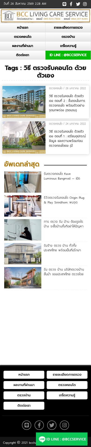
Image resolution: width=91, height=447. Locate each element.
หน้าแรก (22, 27)
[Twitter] (78, 3)
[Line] (64, 3)
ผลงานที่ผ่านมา (22, 45)
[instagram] (85, 3)
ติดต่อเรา (22, 55)
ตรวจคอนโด (23, 36)
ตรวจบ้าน (68, 36)
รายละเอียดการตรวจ (68, 27)
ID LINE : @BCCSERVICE (68, 55)
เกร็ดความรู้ (68, 45)
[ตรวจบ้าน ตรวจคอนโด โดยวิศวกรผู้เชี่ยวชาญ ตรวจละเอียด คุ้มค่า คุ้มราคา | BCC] (45, 15)
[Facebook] (71, 3)
